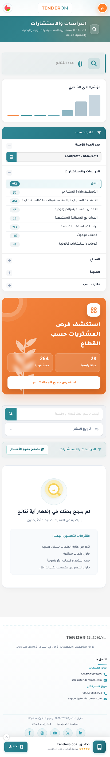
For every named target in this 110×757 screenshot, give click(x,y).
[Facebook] (29, 733)
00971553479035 (91, 674)
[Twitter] (68, 733)
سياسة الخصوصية (67, 724)
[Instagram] (42, 733)
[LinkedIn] (80, 733)
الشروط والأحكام (41, 724)
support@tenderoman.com (85, 699)
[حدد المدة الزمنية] (11, 157)
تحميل (14, 747)
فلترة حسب (91, 284)
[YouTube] (55, 733)
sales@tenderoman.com (87, 680)
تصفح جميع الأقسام (25, 449)
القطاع (95, 259)
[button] (7, 8)
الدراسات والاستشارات (82, 171)
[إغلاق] (6, 737)
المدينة (95, 272)
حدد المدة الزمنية (87, 145)
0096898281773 (92, 693)
